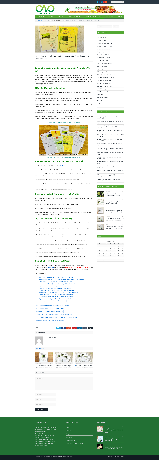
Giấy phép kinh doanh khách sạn (105, 77)
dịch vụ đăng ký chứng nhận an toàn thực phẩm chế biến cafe (51, 303)
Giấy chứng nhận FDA (102, 66)
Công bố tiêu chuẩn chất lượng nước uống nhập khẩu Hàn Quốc (114, 442)
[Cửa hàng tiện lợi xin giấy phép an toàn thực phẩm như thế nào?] (84, 352)
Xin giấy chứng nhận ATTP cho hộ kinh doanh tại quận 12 (53, 299)
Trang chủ (40, 17)
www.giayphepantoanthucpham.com (44, 433)
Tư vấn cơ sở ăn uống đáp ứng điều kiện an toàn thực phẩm (63, 360)
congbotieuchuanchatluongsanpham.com (54, 450)
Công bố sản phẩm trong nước (104, 46)
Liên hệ (120, 17)
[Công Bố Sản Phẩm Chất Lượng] (45, 9)
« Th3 (103, 260)
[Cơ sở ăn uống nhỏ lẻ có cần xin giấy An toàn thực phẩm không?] (44, 352)
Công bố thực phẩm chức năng (104, 49)
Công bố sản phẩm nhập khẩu (104, 43)
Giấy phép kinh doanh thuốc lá (105, 83)
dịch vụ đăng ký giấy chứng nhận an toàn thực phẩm (48, 306)
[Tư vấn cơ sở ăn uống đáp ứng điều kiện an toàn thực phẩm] (64, 352)
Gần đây (107, 186)
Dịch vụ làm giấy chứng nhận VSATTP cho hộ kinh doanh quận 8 (54, 293)
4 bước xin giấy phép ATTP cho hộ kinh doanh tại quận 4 (52, 285)
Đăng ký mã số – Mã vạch (103, 57)
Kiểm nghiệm (109, 17)
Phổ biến (100, 186)
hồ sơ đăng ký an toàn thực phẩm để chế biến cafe (75, 306)
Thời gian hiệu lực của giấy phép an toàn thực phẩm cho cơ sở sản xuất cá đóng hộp (59, 279)
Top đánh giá (115, 186)
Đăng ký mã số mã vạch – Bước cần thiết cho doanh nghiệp (115, 202)
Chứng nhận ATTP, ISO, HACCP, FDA (74, 437)
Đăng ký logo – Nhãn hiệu (103, 54)
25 (103, 255)
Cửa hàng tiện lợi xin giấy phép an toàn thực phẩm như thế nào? (84, 360)
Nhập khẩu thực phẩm (102, 97)
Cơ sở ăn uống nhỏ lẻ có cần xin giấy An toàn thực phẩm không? (44, 360)
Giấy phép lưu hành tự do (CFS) (105, 86)
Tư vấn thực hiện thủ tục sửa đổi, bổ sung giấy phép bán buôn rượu (115, 219)
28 (114, 255)
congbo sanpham (40, 63)
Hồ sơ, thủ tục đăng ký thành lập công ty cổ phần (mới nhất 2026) (114, 211)
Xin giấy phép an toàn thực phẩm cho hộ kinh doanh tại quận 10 (54, 295)
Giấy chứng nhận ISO (102, 72)
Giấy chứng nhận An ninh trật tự (105, 63)
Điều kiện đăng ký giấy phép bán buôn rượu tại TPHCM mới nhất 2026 (114, 228)
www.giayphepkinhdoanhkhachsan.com (45, 435)
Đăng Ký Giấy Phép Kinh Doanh (105, 52)
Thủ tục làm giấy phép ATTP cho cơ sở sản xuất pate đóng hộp (54, 277)
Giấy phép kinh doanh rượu (104, 80)
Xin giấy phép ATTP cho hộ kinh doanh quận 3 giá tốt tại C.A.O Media (55, 283)
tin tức (98, 103)
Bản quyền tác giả (101, 37)
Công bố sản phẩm (74, 17)
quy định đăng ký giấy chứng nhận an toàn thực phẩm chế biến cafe (52, 309)
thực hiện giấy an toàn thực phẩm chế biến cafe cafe (49, 314)
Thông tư (99, 100)
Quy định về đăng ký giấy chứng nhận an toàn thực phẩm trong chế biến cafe (55, 311)
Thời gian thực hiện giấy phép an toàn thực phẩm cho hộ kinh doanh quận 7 (57, 291)
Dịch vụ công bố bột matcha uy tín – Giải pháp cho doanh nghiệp (61, 2)
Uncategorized (101, 106)
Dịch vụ (60, 17)
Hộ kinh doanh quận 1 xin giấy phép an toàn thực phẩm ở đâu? (54, 281)
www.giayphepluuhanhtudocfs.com (44, 437)
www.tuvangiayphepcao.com (42, 431)
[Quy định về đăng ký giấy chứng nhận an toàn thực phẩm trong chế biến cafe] (64, 40)
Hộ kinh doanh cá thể (102, 92)
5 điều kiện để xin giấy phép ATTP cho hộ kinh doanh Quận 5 (54, 287)
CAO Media (51, 267)
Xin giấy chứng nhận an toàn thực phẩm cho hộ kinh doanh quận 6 (55, 289)
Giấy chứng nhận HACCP (103, 69)
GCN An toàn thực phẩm (94, 17)
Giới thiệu (51, 17)
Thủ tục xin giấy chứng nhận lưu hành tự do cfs (113, 433)
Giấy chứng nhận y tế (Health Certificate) (107, 74)
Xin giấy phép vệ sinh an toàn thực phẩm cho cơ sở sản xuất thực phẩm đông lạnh (114, 424)
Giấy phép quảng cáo (102, 89)
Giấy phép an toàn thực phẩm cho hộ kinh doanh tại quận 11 (54, 297)
